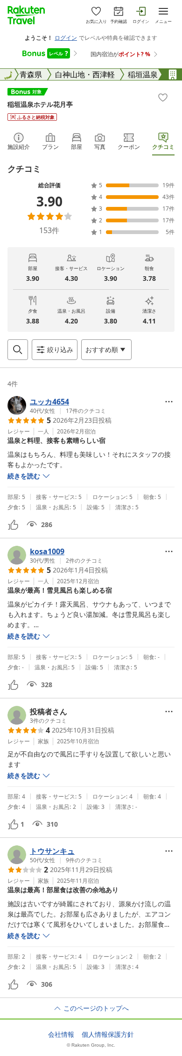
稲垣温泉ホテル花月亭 (40, 104)
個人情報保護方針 (108, 1034)
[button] (56, 405)
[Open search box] (17, 349)
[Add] (163, 97)
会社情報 (61, 1034)
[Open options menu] (169, 401)
